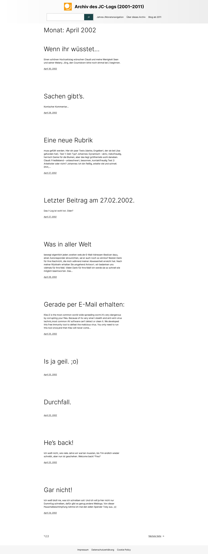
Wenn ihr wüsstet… (72, 49)
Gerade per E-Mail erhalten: (84, 304)
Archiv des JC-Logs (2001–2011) (109, 6)
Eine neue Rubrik (68, 140)
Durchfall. (57, 402)
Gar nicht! (58, 490)
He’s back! (58, 442)
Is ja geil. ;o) (61, 361)
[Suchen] (88, 17)
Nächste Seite (156, 536)
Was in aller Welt (67, 244)
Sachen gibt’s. (64, 96)
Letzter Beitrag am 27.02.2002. (89, 200)
